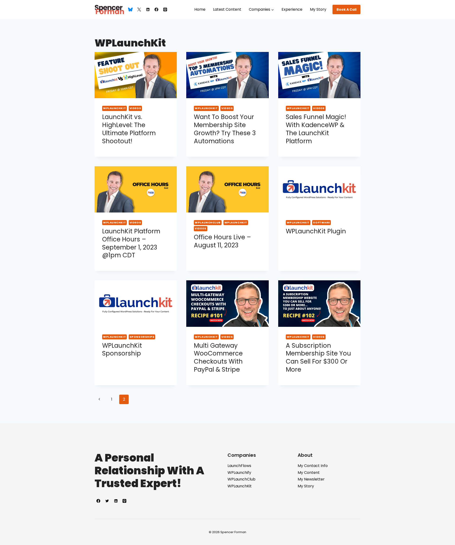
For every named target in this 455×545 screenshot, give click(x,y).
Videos (135, 108)
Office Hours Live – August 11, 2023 (222, 241)
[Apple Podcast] (165, 9)
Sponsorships (142, 337)
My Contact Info (313, 465)
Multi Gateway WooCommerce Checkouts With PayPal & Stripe (218, 357)
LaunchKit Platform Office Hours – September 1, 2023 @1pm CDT (131, 243)
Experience (292, 9)
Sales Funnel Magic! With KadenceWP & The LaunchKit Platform (316, 129)
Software (321, 222)
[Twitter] (139, 9)
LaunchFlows (239, 465)
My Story (318, 9)
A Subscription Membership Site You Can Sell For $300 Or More (318, 357)
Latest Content (227, 9)
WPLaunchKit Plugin (316, 231)
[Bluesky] (130, 9)
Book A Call (346, 9)
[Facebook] (156, 9)
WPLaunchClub (208, 222)
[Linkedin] (148, 9)
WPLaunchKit (114, 108)
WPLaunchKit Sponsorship (122, 349)
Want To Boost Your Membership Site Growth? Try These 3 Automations (225, 129)
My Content (309, 472)
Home (199, 9)
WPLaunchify (239, 472)
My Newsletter (311, 479)
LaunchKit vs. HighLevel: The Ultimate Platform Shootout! (129, 129)
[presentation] (136, 75)
